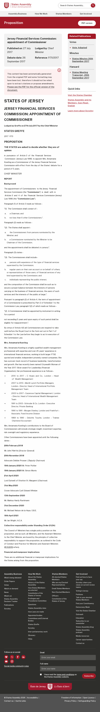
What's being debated (12, 578)
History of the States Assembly (36, 584)
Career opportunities (84, 640)
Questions (32, 604)
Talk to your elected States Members (84, 598)
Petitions (79, 594)
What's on (8, 596)
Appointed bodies (35, 615)
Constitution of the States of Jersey (35, 594)
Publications (9, 605)
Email (42, 653)
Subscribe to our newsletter (82, 622)
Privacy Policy (70, 701)
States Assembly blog (85, 627)
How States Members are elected (36, 589)
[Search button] (93, 5)
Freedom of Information (71, 698)
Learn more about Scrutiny (80, 111)
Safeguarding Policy (87, 701)
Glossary (31, 635)
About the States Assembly (35, 578)
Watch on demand (11, 589)
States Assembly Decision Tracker (11, 600)
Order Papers (9, 581)
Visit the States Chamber (80, 95)
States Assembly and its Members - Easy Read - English (79, 103)
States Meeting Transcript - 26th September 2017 (80, 75)
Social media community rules (16, 666)
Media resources (82, 636)
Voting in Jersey (82, 591)
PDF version (87, 23)
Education (80, 618)
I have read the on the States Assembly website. (60, 675)
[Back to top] (95, 707)
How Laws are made (36, 612)
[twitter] (12, 657)
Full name (44, 664)
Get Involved (86, 14)
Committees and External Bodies (38, 619)
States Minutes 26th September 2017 (82, 60)
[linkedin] (23, 657)
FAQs (30, 639)
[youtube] (6, 661)
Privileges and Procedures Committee (37, 600)
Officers (55, 596)
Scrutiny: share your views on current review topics (85, 585)
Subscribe (88, 676)
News (6, 592)
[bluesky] (6, 657)
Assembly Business (17, 14)
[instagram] (12, 661)
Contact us (80, 643)
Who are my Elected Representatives (60, 584)
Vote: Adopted (79, 47)
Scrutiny (7, 609)
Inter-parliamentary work (38, 632)
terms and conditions (65, 674)
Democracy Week (83, 607)
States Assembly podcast (83, 631)
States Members (63, 14)
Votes (6, 585)
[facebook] (18, 657)
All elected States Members (59, 578)
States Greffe (33, 624)
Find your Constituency (85, 603)
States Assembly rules (37, 608)
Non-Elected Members (61, 592)
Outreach (79, 614)
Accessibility (32, 698)
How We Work (41, 14)
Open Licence (89, 698)
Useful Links (20, 701)
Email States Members (61, 588)
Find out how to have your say (84, 578)
